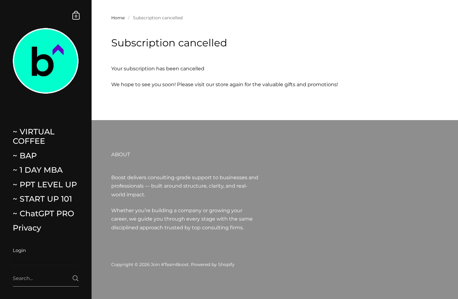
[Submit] (75, 278)
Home (118, 17)
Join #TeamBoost (170, 264)
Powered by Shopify (213, 264)
